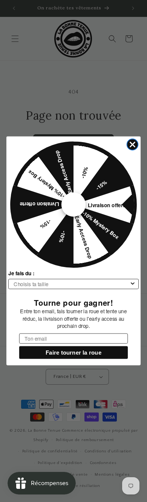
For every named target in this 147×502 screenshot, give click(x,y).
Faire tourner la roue (73, 353)
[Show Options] (132, 284)
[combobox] (71, 284)
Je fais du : (21, 273)
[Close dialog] (132, 144)
